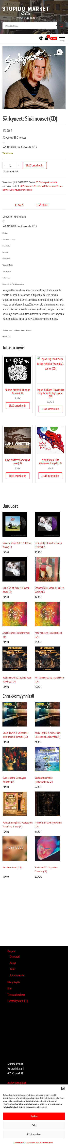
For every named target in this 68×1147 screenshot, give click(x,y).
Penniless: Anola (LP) (11, 867)
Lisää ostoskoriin (34, 165)
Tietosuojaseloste (16, 995)
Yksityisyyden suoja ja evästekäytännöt (39, 1142)
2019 (22, 186)
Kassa (13, 963)
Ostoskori (15, 956)
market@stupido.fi (17, 1083)
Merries (59, 186)
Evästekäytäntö (19, 1142)
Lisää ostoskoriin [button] (17, 405)
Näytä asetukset (34, 1134)
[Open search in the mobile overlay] (34, 25)
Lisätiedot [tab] (43, 205)
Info (9, 988)
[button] (63, 1088)
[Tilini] (41, 38)
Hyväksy (34, 1116)
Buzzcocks (29, 186)
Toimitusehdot (17, 975)
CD (37, 182)
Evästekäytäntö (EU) (17, 1001)
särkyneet (6, 189)
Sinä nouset (15, 189)
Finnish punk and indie (48, 182)
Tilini (12, 969)
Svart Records (26, 189)
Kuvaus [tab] (19, 205)
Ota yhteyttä (13, 982)
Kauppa (11, 951)
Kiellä (34, 1125)
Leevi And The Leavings (46, 186)
